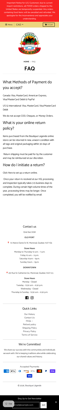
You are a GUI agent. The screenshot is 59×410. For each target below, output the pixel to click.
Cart (50, 24)
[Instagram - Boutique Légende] (32, 297)
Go (43, 405)
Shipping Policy (29, 327)
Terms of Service (29, 334)
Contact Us (29, 317)
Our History (29, 314)
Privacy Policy (29, 331)
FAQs (28, 320)
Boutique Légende (33, 385)
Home (26, 61)
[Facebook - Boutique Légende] (27, 297)
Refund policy (29, 324)
